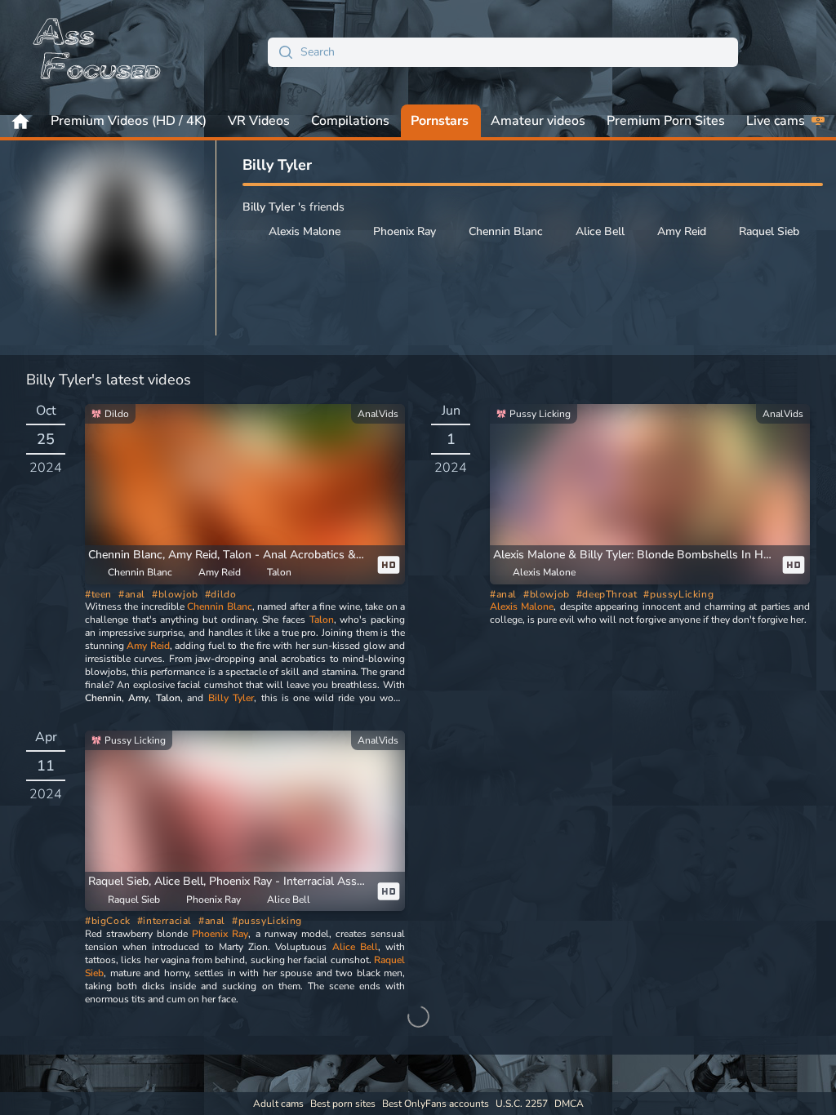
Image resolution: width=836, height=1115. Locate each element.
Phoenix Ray (220, 933)
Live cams (775, 121)
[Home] (98, 52)
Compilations (350, 121)
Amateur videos (538, 121)
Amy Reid (148, 645)
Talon (321, 619)
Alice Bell (355, 946)
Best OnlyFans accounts (435, 1103)
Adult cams (278, 1103)
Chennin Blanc (219, 606)
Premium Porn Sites (666, 121)
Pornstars (440, 121)
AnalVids (378, 413)
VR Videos (259, 121)
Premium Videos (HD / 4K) (129, 121)
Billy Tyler (231, 697)
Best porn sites (343, 1103)
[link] (245, 494)
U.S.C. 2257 (522, 1103)
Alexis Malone (522, 606)
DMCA (569, 1103)
